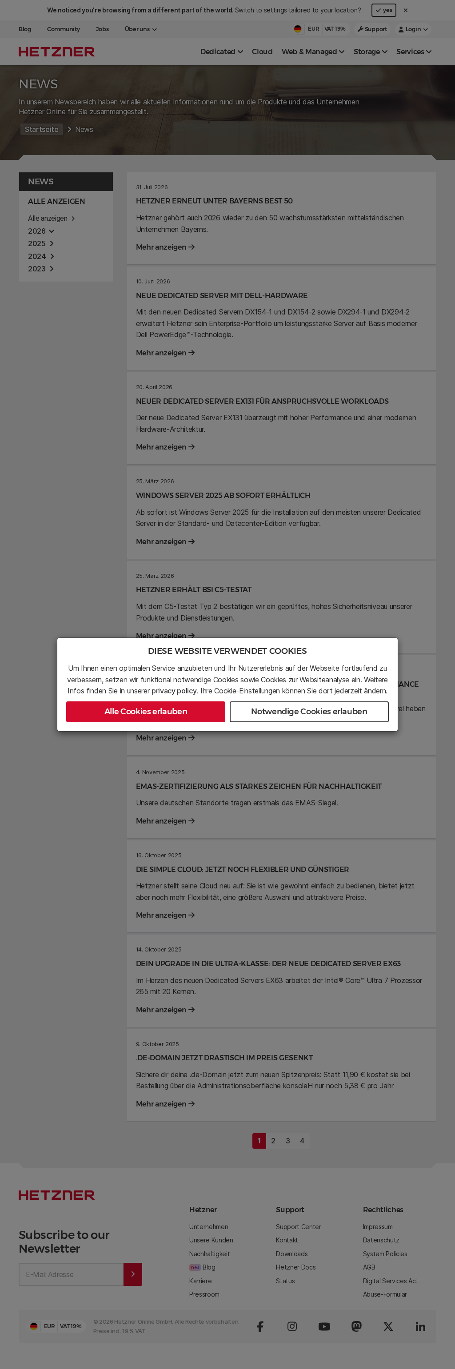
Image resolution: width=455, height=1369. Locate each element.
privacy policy (174, 690)
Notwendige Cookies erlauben (309, 711)
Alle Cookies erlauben (145, 711)
